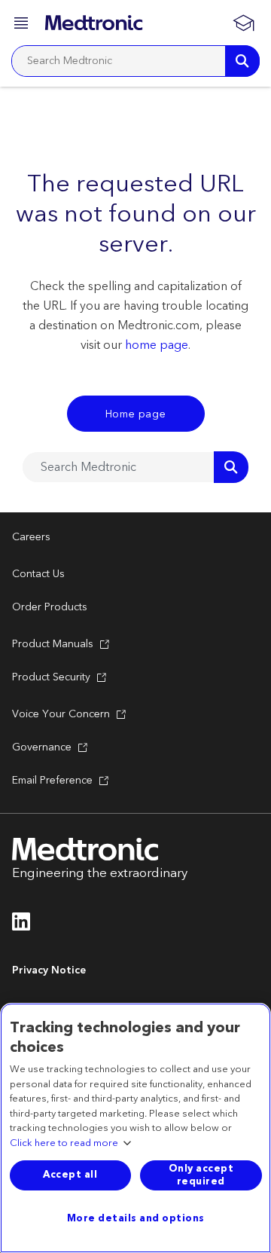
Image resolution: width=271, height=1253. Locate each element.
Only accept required (201, 1175)
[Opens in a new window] (21, 926)
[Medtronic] (93, 22)
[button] (22, 25)
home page (156, 345)
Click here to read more (64, 1143)
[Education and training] (243, 22)
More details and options (136, 1218)
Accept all (70, 1174)
